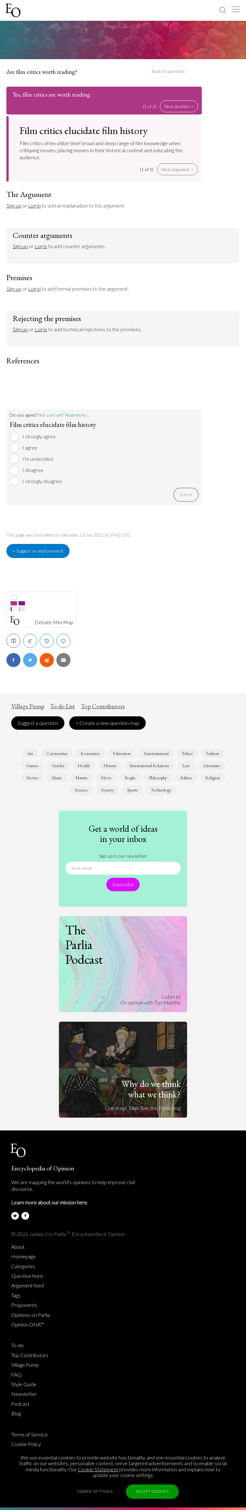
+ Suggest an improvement (37, 551)
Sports (132, 790)
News (106, 778)
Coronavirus (56, 753)
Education (122, 753)
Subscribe (123, 884)
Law (186, 765)
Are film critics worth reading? (41, 71)
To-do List (62, 706)
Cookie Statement (98, 1469)
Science (81, 790)
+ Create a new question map (107, 723)
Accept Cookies (152, 1491)
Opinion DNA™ (27, 1324)
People (130, 778)
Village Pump (27, 706)
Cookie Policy (26, 1444)
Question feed (27, 1276)
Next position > (178, 106)
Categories (23, 1266)
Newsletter (24, 1394)
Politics (186, 778)
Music (57, 778)
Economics (90, 753)
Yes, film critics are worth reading (51, 94)
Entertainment (156, 753)
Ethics (187, 753)
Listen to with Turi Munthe (150, 999)
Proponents (24, 1305)
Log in (34, 205)
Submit (186, 494)
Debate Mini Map (54, 622)
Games (32, 765)
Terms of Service (29, 1434)
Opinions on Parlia (30, 1315)
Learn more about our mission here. (49, 1202)
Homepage (23, 1256)
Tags (15, 1295)
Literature (211, 765)
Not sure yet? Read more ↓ (63, 415)
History (109, 765)
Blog (16, 1413)
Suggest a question (38, 723)
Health (84, 765)
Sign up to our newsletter (123, 856)
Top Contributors (103, 706)
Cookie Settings (95, 1491)
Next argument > (177, 169)
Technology (161, 790)
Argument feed (27, 1285)
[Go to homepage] (13, 10)
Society (107, 790)
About (18, 1247)
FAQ (16, 1375)
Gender (58, 765)
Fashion (212, 753)
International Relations (149, 765)
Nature (82, 778)
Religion (212, 778)
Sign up (13, 205)
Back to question (168, 71)
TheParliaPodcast (84, 945)
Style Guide (24, 1384)
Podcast (20, 1404)
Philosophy (158, 778)
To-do (17, 1345)
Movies (32, 778)
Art (30, 753)
